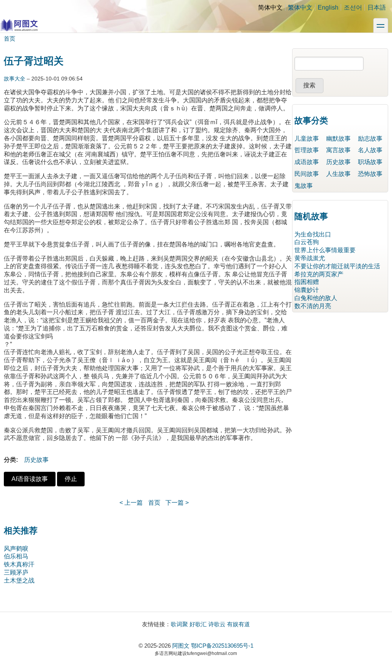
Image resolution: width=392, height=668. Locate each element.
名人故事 (370, 150)
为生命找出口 (312, 234)
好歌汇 (198, 624)
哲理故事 (306, 150)
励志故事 (370, 138)
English (328, 7)
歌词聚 (179, 624)
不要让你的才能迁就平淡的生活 (337, 266)
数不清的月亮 (312, 306)
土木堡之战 (19, 580)
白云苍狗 (306, 242)
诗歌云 (216, 624)
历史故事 (36, 459)
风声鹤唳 (16, 548)
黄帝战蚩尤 (309, 258)
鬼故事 (303, 185)
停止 (71, 479)
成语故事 (306, 162)
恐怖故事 (370, 174)
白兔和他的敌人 (315, 298)
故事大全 (14, 78)
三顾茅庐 (16, 572)
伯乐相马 (16, 556)
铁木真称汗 (19, 564)
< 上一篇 (131, 502)
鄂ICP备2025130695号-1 (222, 645)
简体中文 (270, 7)
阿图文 (180, 645)
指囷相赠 (306, 282)
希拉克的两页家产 (318, 274)
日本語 (377, 7)
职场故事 (370, 162)
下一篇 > (177, 502)
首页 (9, 38)
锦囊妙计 (306, 290)
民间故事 (306, 174)
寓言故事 (338, 150)
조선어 (353, 7)
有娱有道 (238, 624)
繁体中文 (300, 7)
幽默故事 (338, 138)
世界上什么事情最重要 (325, 250)
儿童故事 (306, 138)
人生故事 (338, 174)
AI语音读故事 (29, 479)
